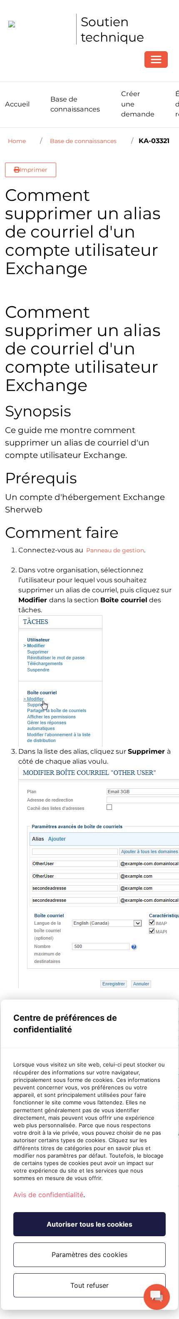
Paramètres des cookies (89, 1254)
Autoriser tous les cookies (89, 1224)
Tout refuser (89, 1285)
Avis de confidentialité (48, 1194)
